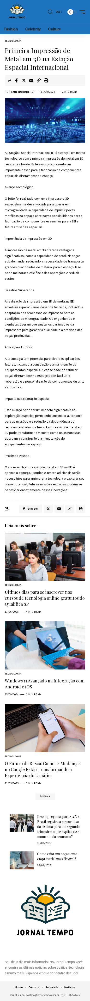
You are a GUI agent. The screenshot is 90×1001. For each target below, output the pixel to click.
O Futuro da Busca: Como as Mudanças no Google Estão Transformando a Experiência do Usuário (42, 769)
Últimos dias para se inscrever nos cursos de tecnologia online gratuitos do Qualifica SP (45, 598)
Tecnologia (13, 40)
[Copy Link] (38, 80)
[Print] (46, 80)
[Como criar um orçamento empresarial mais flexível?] (22, 860)
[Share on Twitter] (23, 80)
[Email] (31, 80)
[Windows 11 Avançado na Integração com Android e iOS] (45, 645)
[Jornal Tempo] (17, 12)
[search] (50, 12)
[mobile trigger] (81, 12)
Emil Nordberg (22, 91)
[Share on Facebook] (16, 80)
